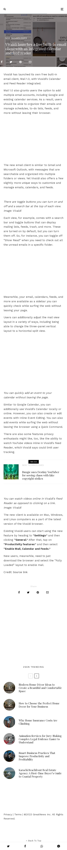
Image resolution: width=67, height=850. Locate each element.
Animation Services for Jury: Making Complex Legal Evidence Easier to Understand (40, 739)
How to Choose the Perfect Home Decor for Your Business (39, 705)
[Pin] (20, 62)
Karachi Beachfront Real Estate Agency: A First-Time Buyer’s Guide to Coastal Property (40, 773)
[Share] (2, 62)
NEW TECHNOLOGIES (16, 38)
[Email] (30, 62)
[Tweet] (11, 62)
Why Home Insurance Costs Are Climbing (38, 722)
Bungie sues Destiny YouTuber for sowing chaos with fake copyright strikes (40, 475)
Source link (20, 572)
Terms (18, 814)
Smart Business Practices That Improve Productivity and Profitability (37, 756)
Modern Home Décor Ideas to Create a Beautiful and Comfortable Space (40, 688)
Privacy (8, 814)
